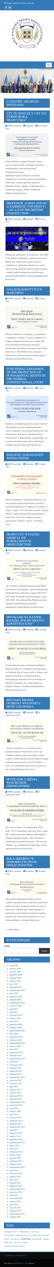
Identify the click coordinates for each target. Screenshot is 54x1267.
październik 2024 (17, 990)
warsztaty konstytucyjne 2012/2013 (14, 1246)
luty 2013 (14, 1179)
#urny (39, 1235)
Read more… (22, 193)
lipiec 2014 (15, 1145)
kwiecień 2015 (16, 1133)
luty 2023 (14, 993)
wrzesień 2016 (16, 1105)
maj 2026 (14, 965)
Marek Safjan (8, 1242)
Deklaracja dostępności (14, 1255)
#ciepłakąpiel (8, 1232)
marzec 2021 (15, 1018)
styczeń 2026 (15, 971)
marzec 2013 (15, 1176)
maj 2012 (14, 1195)
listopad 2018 (16, 1055)
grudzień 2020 (16, 1024)
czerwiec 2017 (16, 1083)
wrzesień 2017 (16, 1080)
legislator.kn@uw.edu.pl (23, 3)
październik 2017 (17, 1077)
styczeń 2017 (15, 1092)
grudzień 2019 (16, 1036)
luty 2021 (14, 1021)
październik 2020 (17, 1030)
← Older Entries (12, 929)
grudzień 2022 (16, 996)
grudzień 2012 (16, 1185)
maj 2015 (14, 1129)
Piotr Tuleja (17, 1242)
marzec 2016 (15, 1111)
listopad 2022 (16, 999)
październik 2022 (17, 1002)
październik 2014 (17, 1142)
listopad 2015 (16, 1123)
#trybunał (34, 1235)
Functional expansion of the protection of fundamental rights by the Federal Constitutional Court (26, 375)
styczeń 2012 (15, 1207)
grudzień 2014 (16, 1139)
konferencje (26, 1238)
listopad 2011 (16, 1210)
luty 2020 (14, 1033)
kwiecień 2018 (16, 1064)
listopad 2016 (16, 1098)
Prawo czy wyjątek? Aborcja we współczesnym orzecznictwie (23, 539)
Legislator (46, 1239)
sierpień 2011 (16, 1216)
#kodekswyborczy (25, 1232)
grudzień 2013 (16, 1161)
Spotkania (30, 125)
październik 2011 (17, 1213)
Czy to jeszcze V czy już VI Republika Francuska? (27, 116)
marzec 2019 (15, 1046)
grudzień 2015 (16, 1120)
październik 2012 (17, 1189)
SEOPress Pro (22, 1263)
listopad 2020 (16, 1027)
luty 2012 (14, 1204)
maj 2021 (14, 1011)
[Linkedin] (9, 7)
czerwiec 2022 (16, 1005)
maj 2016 (14, 1108)
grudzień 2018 (16, 1052)
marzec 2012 (15, 1201)
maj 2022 (14, 1008)
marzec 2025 (15, 980)
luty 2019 (14, 1049)
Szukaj (7, 946)
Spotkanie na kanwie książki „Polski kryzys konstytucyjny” (25, 620)
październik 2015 (17, 1126)
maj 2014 (14, 1148)
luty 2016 (14, 1114)
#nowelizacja (35, 1232)
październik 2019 (17, 1043)
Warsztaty (25, 1242)
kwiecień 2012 (16, 1198)
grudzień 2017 (16, 1071)
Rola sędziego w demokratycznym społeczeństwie (22, 861)
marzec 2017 (15, 1089)
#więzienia (45, 1235)
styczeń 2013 (15, 1182)
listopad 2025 (16, 977)
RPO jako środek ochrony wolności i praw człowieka (23, 703)
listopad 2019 (16, 1039)
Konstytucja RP (36, 1239)
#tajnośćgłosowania (21, 1235)
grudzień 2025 (16, 974)
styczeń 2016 (15, 1117)
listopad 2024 (16, 987)
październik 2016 (17, 1102)
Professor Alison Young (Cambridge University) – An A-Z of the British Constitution (27, 208)
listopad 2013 (16, 1164)
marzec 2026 (15, 968)
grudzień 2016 (16, 1095)
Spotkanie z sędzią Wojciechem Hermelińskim (22, 782)
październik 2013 (17, 1167)
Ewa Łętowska (15, 1239)
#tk (29, 1235)
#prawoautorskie (9, 1235)
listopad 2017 (16, 1074)
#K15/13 (15, 1232)
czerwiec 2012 (16, 1192)
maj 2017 (14, 1086)
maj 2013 (14, 1170)
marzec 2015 (15, 1136)
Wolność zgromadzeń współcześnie (25, 456)
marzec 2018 (15, 1067)
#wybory (6, 1239)
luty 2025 (14, 984)
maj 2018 (14, 1061)
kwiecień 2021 (16, 1015)
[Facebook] (5, 7)
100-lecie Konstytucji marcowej (24, 291)
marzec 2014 (15, 1154)
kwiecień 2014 (16, 1151)
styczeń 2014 (15, 1157)
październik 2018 (17, 1058)
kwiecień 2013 (16, 1173)
